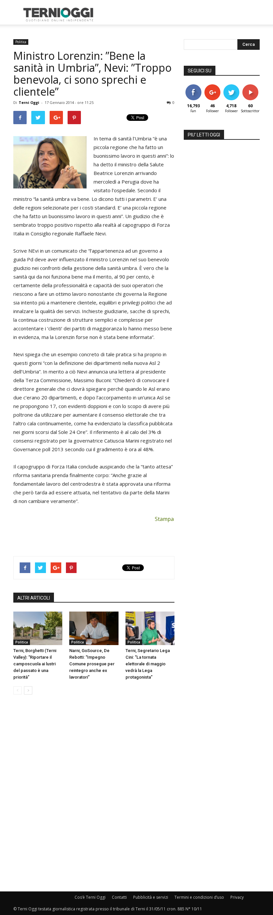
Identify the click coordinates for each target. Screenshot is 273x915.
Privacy (237, 897)
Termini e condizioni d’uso (199, 897)
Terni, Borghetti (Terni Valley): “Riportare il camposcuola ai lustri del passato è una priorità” (34, 664)
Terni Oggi (29, 102)
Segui (212, 86)
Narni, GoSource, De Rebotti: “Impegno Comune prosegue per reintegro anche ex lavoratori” (92, 664)
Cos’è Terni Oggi (90, 897)
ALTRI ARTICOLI (33, 598)
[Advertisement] (181, 15)
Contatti (119, 897)
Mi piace (193, 86)
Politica (20, 42)
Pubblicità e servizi (150, 897)
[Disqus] (93, 793)
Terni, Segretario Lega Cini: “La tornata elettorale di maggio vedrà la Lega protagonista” (148, 664)
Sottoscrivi (254, 86)
